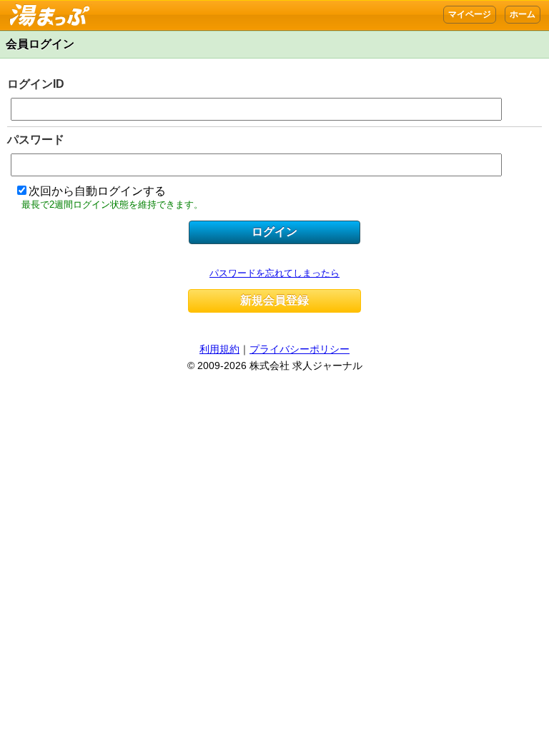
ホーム (522, 14)
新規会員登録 (274, 300)
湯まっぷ (46, 7)
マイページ (469, 14)
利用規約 (219, 349)
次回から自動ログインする (97, 191)
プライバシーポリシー (299, 349)
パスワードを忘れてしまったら (274, 273)
